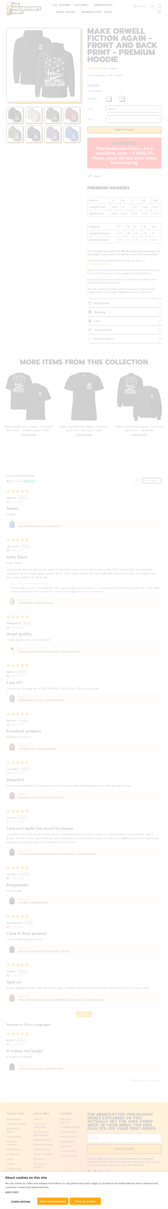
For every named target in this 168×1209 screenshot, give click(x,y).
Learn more (11, 1191)
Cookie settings (20, 1201)
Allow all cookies (85, 1201)
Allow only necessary (53, 1201)
